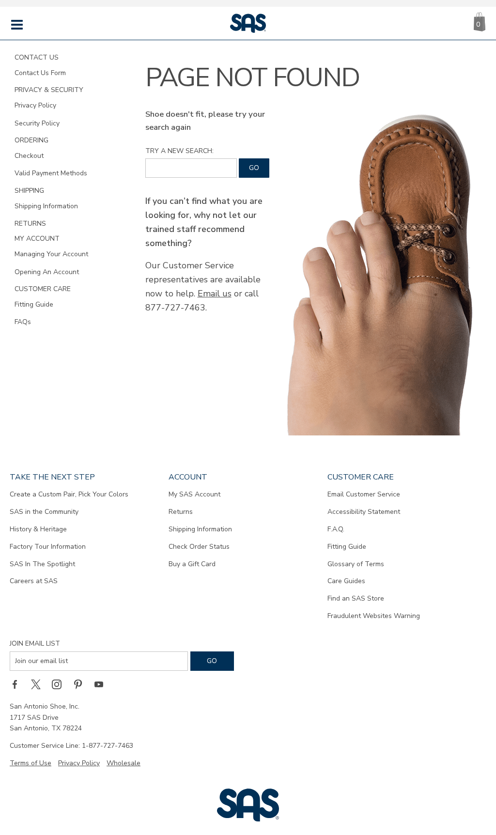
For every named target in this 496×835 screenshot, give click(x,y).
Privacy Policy (35, 105)
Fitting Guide (34, 304)
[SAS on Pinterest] (81, 684)
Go (254, 167)
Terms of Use (30, 763)
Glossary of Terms (355, 564)
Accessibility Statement (363, 511)
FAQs (23, 321)
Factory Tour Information (48, 546)
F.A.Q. (335, 529)
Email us (215, 293)
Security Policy (37, 123)
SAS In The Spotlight (42, 564)
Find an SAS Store (355, 598)
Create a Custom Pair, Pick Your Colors (69, 494)
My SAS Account (194, 494)
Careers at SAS (34, 581)
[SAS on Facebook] (18, 684)
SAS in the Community (44, 511)
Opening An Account (47, 272)
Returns (181, 511)
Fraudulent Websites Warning (373, 615)
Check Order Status (199, 546)
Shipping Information (46, 206)
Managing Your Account (51, 254)
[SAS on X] (39, 684)
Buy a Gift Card (192, 564)
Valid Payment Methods (51, 173)
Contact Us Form (40, 72)
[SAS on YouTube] (102, 684)
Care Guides (346, 581)
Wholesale (123, 763)
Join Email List (35, 643)
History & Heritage (38, 529)
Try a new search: (179, 150)
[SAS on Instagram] (60, 684)
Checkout (29, 155)
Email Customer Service (363, 494)
